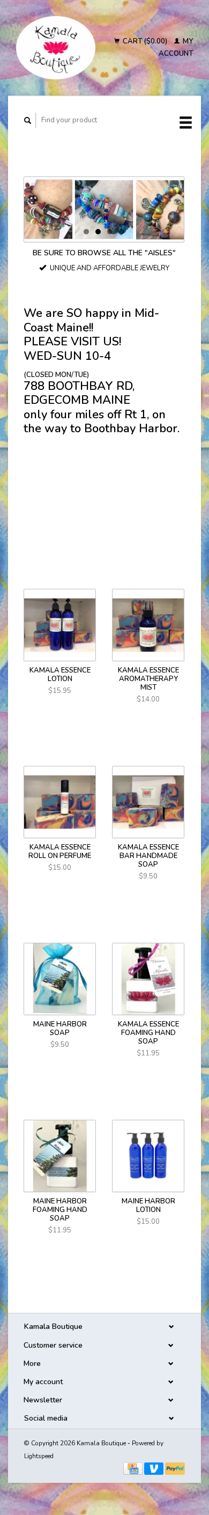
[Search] (28, 120)
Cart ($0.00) (145, 41)
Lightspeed (39, 1456)
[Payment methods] (133, 1468)
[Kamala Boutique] (55, 47)
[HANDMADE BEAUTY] (104, 209)
